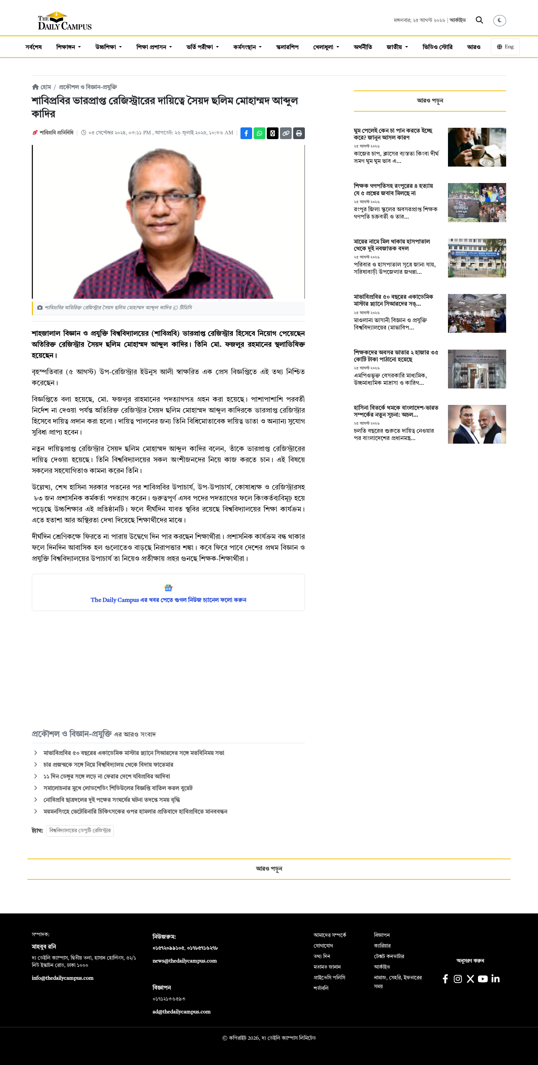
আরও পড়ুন (430, 101)
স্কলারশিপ (287, 48)
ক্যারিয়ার (382, 946)
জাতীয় (395, 48)
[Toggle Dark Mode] (500, 20)
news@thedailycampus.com (185, 961)
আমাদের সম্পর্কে (330, 935)
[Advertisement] (168, 669)
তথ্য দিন (322, 956)
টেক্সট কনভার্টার (389, 956)
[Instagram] (457, 979)
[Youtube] (483, 979)
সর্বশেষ (34, 48)
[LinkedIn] (495, 979)
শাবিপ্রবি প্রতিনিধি (57, 132)
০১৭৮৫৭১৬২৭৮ (202, 948)
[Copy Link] (286, 133)
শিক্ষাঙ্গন (66, 48)
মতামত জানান (327, 967)
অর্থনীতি (363, 48)
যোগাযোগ (323, 946)
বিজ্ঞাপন (382, 935)
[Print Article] (299, 133)
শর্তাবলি (321, 988)
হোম (45, 87)
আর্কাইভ (458, 20)
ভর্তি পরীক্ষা (200, 48)
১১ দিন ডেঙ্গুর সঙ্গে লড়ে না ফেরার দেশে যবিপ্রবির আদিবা (106, 777)
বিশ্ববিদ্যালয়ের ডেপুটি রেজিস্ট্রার (80, 830)
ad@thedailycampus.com (182, 1011)
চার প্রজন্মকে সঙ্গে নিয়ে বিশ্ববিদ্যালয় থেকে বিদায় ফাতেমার (107, 765)
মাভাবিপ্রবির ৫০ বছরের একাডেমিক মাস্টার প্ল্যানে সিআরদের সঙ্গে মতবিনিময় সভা (133, 753)
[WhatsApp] (259, 133)
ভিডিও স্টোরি (438, 48)
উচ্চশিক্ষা (106, 48)
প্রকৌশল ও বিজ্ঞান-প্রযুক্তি (88, 87)
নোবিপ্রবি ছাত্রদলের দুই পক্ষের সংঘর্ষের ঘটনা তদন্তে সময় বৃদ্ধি (111, 800)
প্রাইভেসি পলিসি (329, 977)
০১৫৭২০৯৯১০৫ (168, 948)
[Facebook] (246, 133)
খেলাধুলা (324, 48)
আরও (474, 48)
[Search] (479, 20)
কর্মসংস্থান (245, 48)
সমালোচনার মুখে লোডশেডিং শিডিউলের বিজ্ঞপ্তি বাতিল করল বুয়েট (117, 789)
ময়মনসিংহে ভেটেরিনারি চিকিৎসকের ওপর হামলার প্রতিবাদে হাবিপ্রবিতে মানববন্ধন (134, 812)
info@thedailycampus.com (63, 978)
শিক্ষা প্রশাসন (152, 48)
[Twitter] (273, 133)
